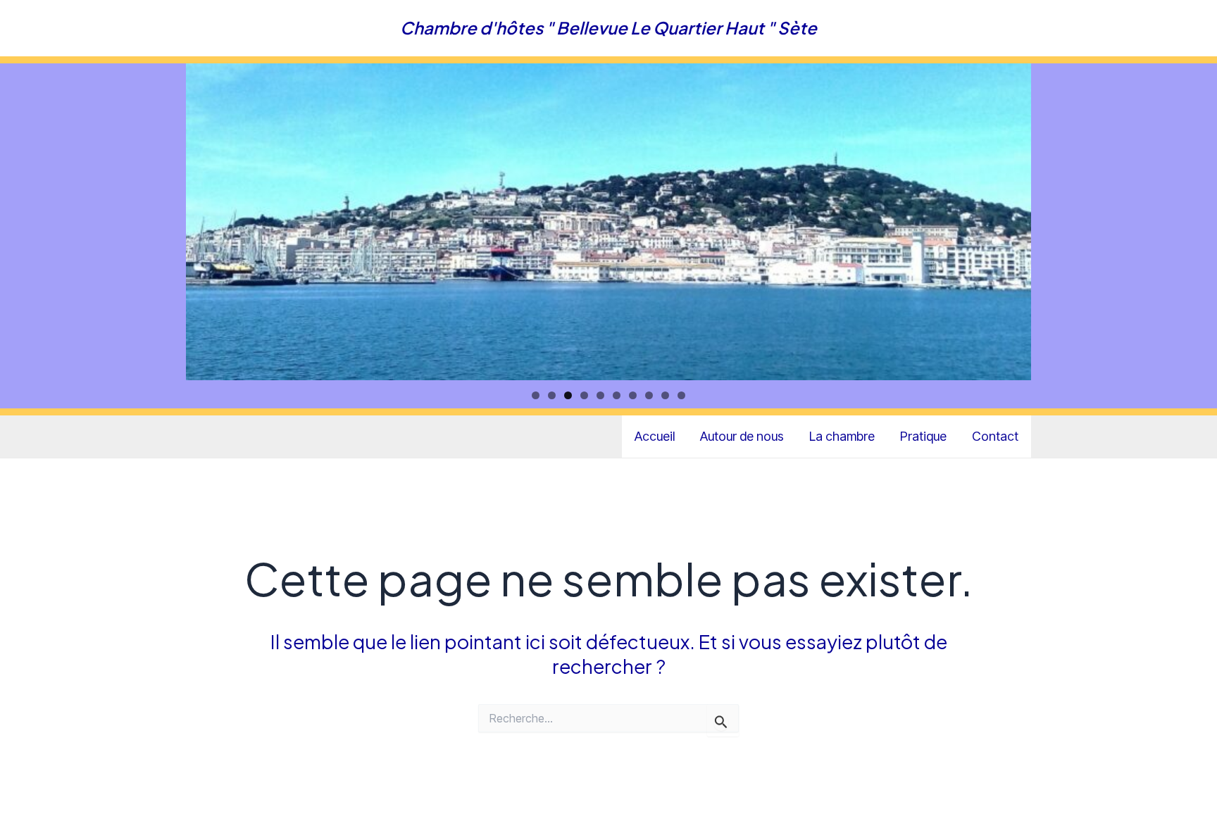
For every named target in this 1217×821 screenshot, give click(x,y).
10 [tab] (681, 395)
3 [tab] (568, 395)
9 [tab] (665, 395)
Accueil (655, 436)
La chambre (842, 436)
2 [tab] (552, 395)
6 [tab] (616, 395)
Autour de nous (742, 436)
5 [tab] (600, 395)
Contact (995, 436)
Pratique (923, 436)
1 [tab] (535, 395)
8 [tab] (649, 395)
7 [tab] (633, 395)
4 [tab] (584, 395)
